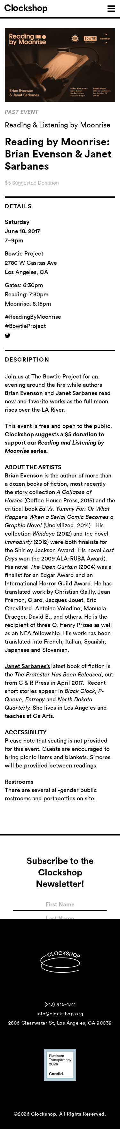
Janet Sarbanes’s (27, 666)
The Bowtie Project (56, 376)
